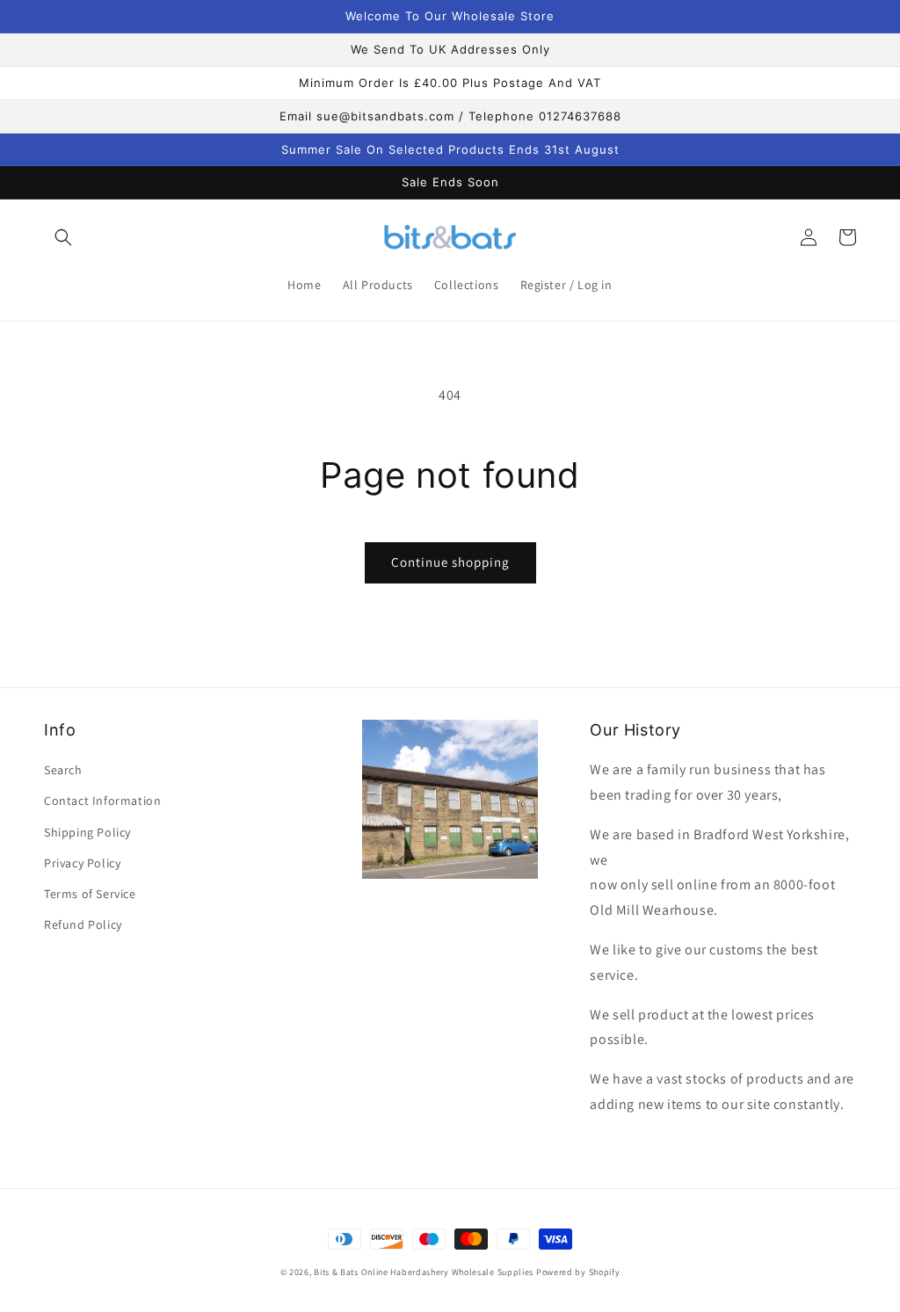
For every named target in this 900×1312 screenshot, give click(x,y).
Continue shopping (450, 562)
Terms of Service (90, 894)
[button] (63, 237)
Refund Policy (83, 924)
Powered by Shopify (578, 1272)
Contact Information (102, 800)
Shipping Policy (87, 832)
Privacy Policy (82, 863)
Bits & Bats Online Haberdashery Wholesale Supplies (423, 1272)
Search (63, 770)
